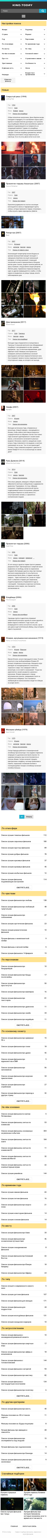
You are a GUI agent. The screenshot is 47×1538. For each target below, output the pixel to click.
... (33, 558)
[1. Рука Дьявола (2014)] (12, 508)
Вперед (29, 817)
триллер (22, 247)
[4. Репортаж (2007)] (35, 299)
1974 (13, 647)
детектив (16, 247)
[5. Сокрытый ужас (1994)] (12, 173)
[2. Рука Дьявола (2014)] (35, 508)
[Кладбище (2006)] (3, 599)
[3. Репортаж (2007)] (12, 299)
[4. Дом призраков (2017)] (35, 384)
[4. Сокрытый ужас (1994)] (35, 160)
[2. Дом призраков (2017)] (35, 371)
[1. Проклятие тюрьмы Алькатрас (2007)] (12, 222)
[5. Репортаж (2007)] (12, 311)
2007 (13, 192)
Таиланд (21, 333)
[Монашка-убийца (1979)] (3, 731)
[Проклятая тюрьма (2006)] (3, 545)
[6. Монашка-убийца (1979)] (35, 804)
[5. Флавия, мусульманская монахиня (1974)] (12, 719)
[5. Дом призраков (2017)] (12, 396)
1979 (13, 738)
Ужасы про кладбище (20, 114)
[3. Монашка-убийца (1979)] (12, 791)
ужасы (21, 111)
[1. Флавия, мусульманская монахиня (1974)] (12, 694)
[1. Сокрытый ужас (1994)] (12, 148)
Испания (17, 244)
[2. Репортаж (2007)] (35, 286)
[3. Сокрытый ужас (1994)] (12, 160)
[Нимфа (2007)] (3, 408)
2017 (13, 330)
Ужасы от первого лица (21, 250)
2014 (13, 469)
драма (15, 652)
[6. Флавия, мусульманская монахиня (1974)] (35, 719)
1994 (13, 105)
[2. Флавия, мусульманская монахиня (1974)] (35, 694)
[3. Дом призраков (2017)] (12, 384)
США (15, 108)
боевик (15, 111)
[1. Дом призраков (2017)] (12, 371)
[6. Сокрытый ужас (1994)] (35, 173)
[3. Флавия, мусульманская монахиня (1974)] (12, 706)
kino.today (7, 1532)
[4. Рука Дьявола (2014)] (35, 520)
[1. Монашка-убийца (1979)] (12, 779)
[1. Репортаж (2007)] (12, 286)
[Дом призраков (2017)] (3, 324)
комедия (22, 558)
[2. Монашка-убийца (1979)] (35, 779)
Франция (23, 649)
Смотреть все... (24, 888)
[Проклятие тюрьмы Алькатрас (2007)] (3, 185)
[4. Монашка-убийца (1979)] (35, 791)
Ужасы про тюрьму (19, 201)
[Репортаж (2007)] (3, 234)
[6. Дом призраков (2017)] (35, 396)
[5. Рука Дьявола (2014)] (12, 533)
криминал (29, 558)
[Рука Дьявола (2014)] (3, 462)
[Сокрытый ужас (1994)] (3, 98)
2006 (13, 552)
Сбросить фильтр (7, 80)
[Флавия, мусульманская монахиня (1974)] (3, 640)
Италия (16, 418)
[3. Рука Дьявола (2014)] (12, 520)
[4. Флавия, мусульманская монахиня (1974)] (35, 706)
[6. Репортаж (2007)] (35, 311)
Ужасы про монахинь (20, 424)
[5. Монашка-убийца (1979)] (12, 804)
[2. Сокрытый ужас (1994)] (35, 148)
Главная (14, 1526)
